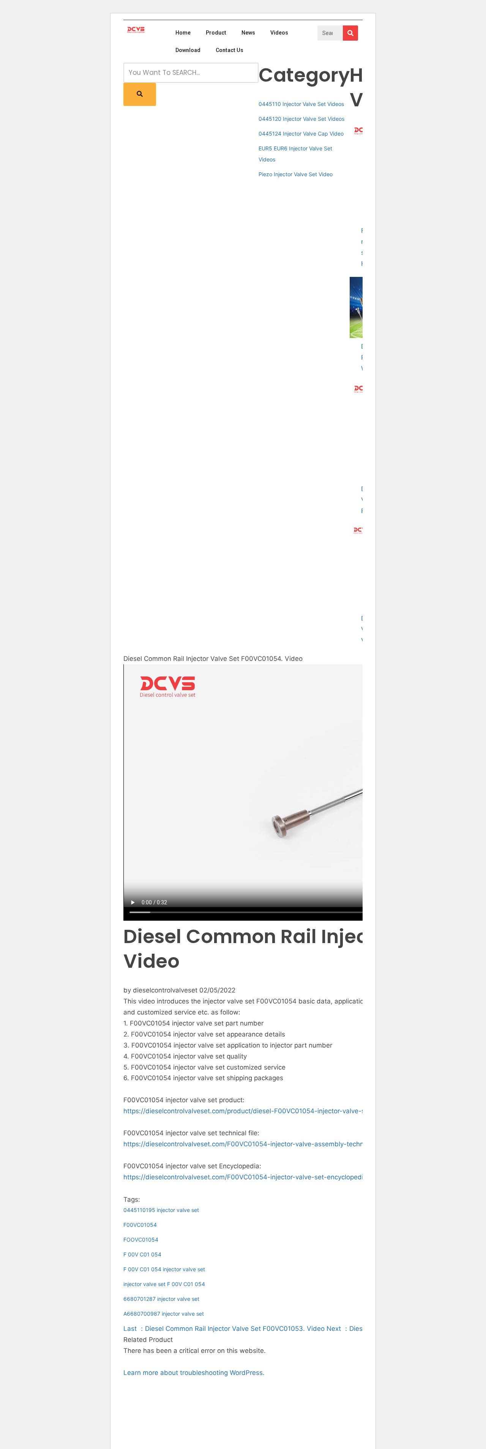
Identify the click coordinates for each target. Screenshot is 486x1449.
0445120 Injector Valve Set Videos (301, 118)
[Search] (350, 33)
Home (183, 33)
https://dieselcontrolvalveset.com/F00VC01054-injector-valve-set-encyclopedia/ (246, 1177)
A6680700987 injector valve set (163, 1313)
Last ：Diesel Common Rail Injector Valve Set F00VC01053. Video (224, 1328)
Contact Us (229, 50)
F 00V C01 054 (142, 1254)
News (248, 33)
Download (187, 50)
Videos (279, 33)
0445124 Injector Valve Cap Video (301, 133)
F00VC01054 (140, 1224)
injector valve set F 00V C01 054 (164, 1284)
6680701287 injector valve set (161, 1299)
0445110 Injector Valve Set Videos (301, 104)
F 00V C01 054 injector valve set (164, 1269)
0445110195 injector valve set (161, 1210)
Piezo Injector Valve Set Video (296, 174)
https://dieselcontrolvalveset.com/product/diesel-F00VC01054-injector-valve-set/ (248, 1111)
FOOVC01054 (140, 1239)
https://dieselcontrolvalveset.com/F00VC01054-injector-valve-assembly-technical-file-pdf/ (262, 1144)
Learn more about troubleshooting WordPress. (194, 1372)
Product (216, 33)
